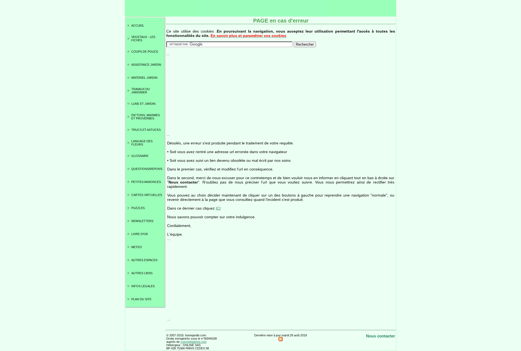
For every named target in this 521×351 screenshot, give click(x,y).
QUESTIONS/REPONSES (147, 168)
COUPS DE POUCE (144, 51)
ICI (218, 208)
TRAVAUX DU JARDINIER (140, 90)
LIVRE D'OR (139, 234)
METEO (136, 247)
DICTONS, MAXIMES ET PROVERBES (145, 116)
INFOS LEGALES (143, 286)
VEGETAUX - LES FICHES (143, 38)
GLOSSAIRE (139, 155)
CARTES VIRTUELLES (146, 195)
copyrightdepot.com (193, 341)
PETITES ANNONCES (146, 182)
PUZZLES (138, 208)
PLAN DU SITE (141, 299)
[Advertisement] (280, 94)
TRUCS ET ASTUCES (146, 129)
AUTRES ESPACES (144, 260)
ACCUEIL (137, 25)
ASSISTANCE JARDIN (146, 64)
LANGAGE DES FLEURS (142, 143)
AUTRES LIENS (142, 273)
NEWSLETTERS (142, 221)
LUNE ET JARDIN (143, 103)
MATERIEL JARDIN (144, 77)
